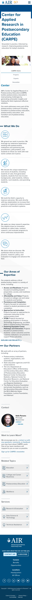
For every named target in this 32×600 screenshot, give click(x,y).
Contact (18, 422)
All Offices (16, 575)
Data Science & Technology (12, 517)
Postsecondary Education (15, 484)
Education (10, 468)
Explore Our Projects (10, 340)
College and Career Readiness (13, 476)
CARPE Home (16, 71)
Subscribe (22, 554)
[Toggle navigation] (29, 2)
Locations (16, 570)
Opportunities (16, 565)
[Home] (9, 2)
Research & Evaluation (14, 509)
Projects (16, 75)
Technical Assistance (14, 525)
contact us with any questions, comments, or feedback (15, 441)
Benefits (16, 563)
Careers (16, 560)
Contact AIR (10, 554)
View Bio (20, 424)
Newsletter (16, 82)
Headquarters (16, 573)
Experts (16, 78)
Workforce (10, 492)
